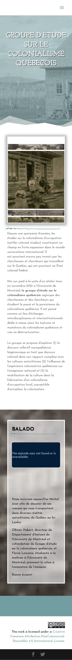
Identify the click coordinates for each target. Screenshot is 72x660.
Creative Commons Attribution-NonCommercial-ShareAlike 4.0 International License (37, 636)
